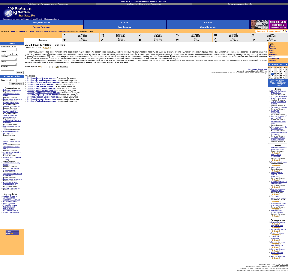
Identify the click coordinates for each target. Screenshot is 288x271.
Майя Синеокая (9, 203)
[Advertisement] (12, 222)
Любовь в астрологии (11, 106)
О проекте (260, 31)
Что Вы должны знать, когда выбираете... (277, 174)
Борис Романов (9, 207)
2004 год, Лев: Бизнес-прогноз (40, 86)
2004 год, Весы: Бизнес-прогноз (41, 91)
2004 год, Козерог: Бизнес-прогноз (42, 97)
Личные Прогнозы (41, 27)
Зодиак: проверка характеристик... (10, 116)
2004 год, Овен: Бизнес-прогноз (41, 78)
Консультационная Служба (240, 4)
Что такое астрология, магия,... (279, 197)
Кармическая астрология (12, 99)
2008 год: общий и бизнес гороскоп (278, 138)
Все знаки (43, 40)
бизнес (54, 31)
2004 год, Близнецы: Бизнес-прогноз (43, 82)
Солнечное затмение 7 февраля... (279, 133)
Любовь (272, 48)
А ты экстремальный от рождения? (279, 182)
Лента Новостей (208, 27)
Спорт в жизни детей (11, 103)
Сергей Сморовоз (10, 205)
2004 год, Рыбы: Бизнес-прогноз (41, 101)
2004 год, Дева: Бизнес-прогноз (41, 88)
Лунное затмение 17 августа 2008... (279, 117)
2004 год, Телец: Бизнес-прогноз (41, 80)
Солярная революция (275, 111)
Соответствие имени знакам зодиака (11, 169)
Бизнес (272, 57)
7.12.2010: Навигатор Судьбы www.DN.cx (279, 97)
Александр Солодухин (11, 199)
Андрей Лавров (9, 198)
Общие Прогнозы (41, 22)
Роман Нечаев (8, 208)
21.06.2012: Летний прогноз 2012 (278, 92)
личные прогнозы (26, 31)
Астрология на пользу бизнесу (277, 211)
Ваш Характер (124, 27)
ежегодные (64, 31)
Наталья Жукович (10, 201)
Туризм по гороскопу (279, 107)
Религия (272, 61)
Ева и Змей (275, 167)
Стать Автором (273, 31)
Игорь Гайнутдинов (10, 210)
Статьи (124, 22)
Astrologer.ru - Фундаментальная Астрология (48, 4)
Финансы (273, 54)
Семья (271, 52)
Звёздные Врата (282, 265)
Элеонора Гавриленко (11, 212)
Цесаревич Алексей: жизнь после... (11, 132)
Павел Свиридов (277, 233)
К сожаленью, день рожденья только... (10, 111)
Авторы (208, 22)
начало (14, 31)
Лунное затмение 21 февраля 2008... (279, 128)
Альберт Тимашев (10, 196)
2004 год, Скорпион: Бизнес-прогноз (43, 93)
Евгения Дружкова (278, 242)
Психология (274, 59)
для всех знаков (43, 31)
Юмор (271, 50)
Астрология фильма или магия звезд (278, 148)
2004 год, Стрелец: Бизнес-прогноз (43, 95)
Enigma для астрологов (12, 90)
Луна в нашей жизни (279, 162)
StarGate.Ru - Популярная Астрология (144, 4)
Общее (272, 46)
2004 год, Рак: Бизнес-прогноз (40, 84)
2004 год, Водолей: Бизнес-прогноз (43, 99)
